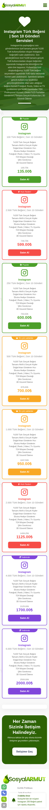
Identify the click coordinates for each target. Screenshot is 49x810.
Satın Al (24, 179)
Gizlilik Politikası (25, 788)
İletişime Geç (24, 751)
